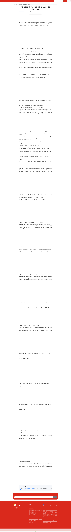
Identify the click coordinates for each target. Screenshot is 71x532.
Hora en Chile (31, 508)
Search (65, 1)
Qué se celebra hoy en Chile (33, 516)
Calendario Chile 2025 (32, 512)
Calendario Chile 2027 (32, 514)
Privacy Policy (16, 507)
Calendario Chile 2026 (32, 513)
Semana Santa (31, 506)
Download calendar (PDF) (33, 518)
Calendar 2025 (21, 1)
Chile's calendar (3, 1)
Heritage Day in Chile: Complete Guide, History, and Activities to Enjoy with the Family (50, 515)
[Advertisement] (35, 395)
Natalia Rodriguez (21, 11)
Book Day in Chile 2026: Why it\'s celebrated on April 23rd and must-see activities (50, 512)
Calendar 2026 (15, 1)
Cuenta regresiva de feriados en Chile (35, 515)
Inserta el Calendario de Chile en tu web (35, 510)
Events (11, 1)
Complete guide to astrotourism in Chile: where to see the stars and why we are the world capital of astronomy (50, 519)
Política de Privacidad (32, 511)
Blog (25, 1)
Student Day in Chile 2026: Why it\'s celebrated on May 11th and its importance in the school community (50, 506)
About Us (15, 508)
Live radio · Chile (31, 509)
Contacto (27, 1)
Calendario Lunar (31, 522)
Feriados (8, 1)
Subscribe (54, 497)
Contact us (15, 509)
